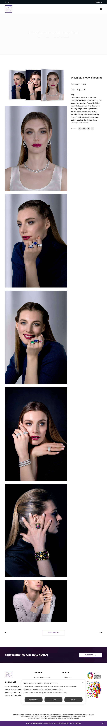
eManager (67, 677)
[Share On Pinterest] (92, 128)
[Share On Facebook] (80, 128)
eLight (84, 84)
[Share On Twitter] (84, 128)
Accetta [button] (73, 700)
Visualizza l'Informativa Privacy (55, 693)
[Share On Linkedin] (88, 128)
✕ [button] (82, 682)
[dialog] (53, 692)
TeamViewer (98, 2)
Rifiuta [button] (53, 700)
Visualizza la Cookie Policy (33, 693)
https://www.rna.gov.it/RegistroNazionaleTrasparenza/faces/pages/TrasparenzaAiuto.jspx (53, 718)
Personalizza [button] (33, 700)
